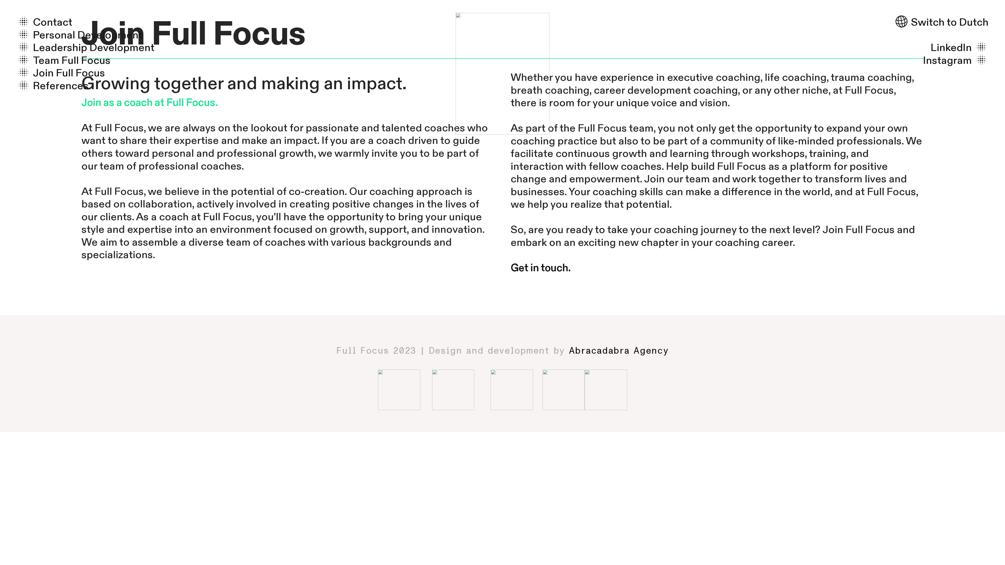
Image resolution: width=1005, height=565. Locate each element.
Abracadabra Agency (619, 350)
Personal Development (87, 35)
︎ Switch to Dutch (941, 22)
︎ (24, 22)
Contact (52, 22)
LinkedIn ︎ (960, 48)
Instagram (947, 60)
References (60, 86)
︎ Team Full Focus (63, 60)
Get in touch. (541, 268)
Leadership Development (93, 48)
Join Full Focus (69, 73)
